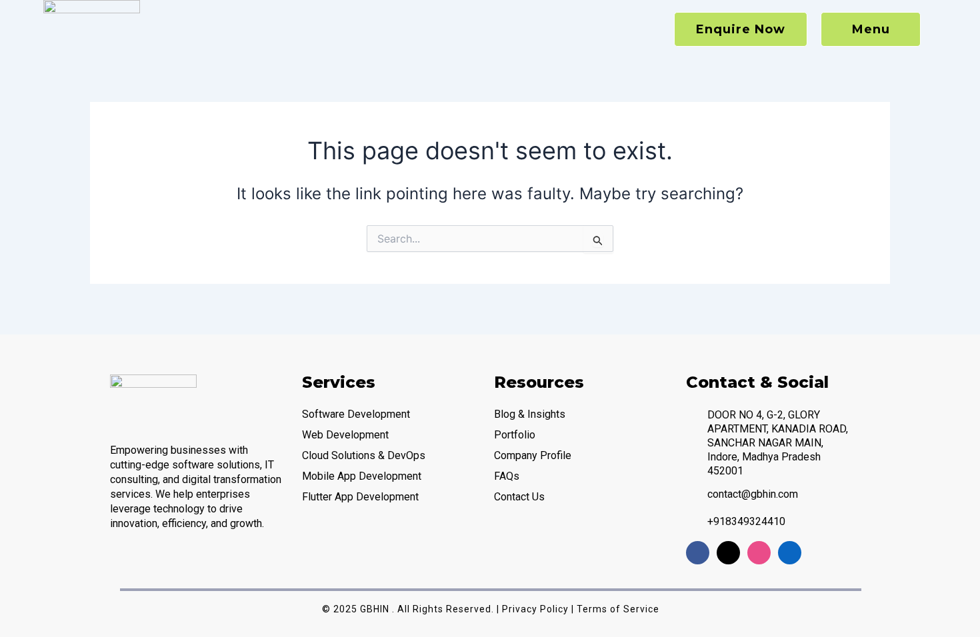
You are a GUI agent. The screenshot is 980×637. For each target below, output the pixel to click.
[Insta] (759, 552)
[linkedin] (789, 552)
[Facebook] (697, 552)
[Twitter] (728, 552)
